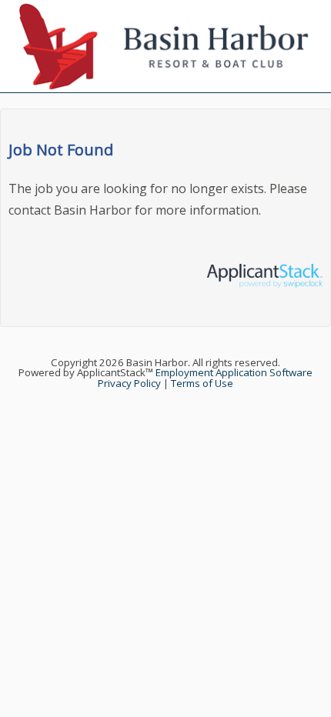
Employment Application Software (234, 372)
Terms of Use (202, 383)
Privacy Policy (129, 383)
